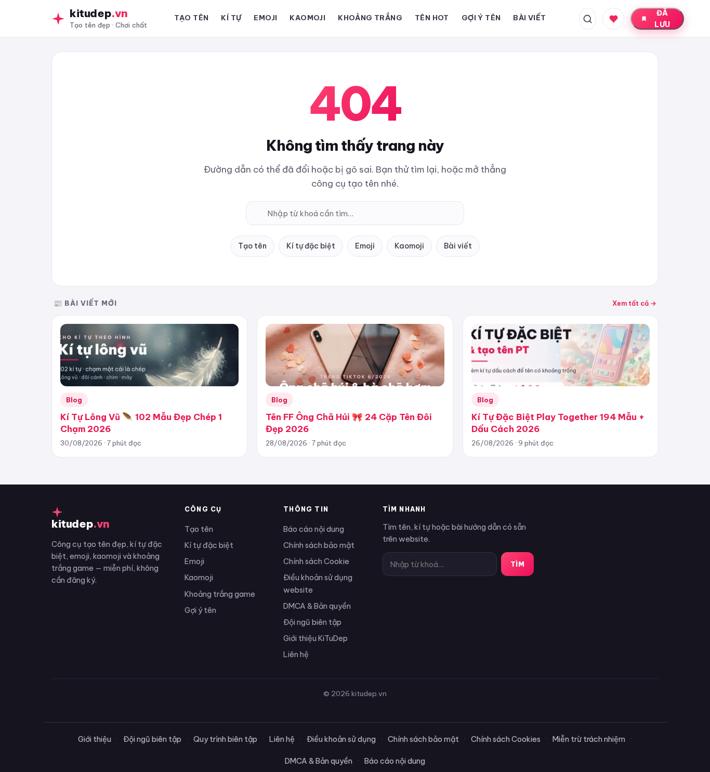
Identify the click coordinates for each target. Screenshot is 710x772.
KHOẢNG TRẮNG (370, 17)
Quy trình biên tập (225, 739)
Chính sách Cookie (316, 561)
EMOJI (265, 17)
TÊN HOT (432, 17)
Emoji (365, 246)
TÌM (517, 564)
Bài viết (458, 246)
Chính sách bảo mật (318, 545)
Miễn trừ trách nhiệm (589, 739)
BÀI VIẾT (529, 17)
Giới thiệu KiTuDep (315, 638)
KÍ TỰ (231, 17)
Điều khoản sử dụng (341, 739)
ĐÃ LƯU (662, 18)
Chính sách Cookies (506, 739)
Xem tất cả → (634, 303)
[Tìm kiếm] (587, 19)
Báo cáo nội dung (313, 529)
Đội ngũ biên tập (312, 622)
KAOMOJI (307, 17)
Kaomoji (409, 246)
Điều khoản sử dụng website (317, 583)
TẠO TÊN (191, 17)
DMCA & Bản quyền (317, 606)
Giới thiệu (94, 739)
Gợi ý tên (200, 610)
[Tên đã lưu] (613, 19)
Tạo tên (252, 246)
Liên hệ (296, 654)
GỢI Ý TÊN (481, 17)
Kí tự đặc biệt (310, 246)
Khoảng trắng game (220, 594)
